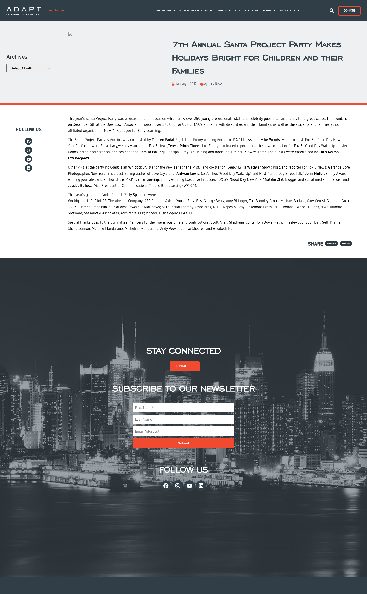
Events (267, 10)
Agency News (213, 84)
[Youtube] (28, 159)
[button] (331, 10)
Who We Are (163, 10)
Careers (221, 10)
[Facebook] (28, 141)
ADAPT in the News (246, 10)
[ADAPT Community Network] (35, 10)
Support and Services (193, 10)
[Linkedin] (28, 168)
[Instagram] (28, 150)
